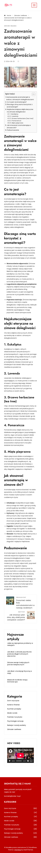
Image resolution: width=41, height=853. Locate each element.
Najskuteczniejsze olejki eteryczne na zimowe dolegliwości (20, 110)
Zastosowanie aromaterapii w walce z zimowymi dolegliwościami (20, 98)
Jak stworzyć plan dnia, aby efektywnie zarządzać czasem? (16, 616)
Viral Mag (17, 850)
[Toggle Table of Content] (32, 94)
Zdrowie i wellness (10, 26)
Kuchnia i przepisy (14, 709)
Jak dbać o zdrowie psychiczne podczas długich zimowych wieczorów (19, 654)
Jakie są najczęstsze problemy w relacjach (20, 644)
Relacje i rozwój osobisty (16, 725)
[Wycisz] (28, 761)
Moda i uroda (12, 713)
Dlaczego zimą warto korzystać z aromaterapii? (20, 105)
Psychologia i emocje (15, 721)
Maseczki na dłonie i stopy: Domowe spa (17, 681)
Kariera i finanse (13, 705)
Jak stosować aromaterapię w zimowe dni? (19, 126)
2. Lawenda (14, 116)
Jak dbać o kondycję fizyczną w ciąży (19, 672)
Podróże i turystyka (14, 717)
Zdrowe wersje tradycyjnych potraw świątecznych (18, 663)
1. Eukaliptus (14, 114)
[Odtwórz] (10, 761)
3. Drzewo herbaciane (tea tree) (21, 118)
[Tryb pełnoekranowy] (31, 761)
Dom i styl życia (13, 700)
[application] (20, 755)
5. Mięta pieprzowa (16, 123)
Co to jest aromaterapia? (17, 102)
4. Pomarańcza (15, 121)
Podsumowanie (13, 130)
